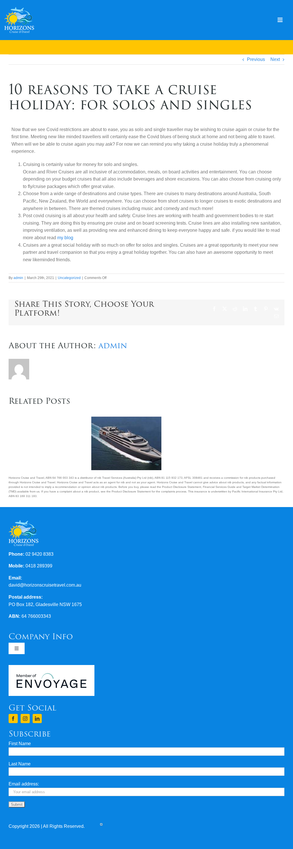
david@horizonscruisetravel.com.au (45, 585)
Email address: (24, 783)
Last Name (20, 763)
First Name (20, 743)
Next (275, 59)
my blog (65, 237)
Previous (256, 59)
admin (18, 278)
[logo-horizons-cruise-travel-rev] (19, 9)
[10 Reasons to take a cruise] (126, 419)
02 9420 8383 (39, 554)
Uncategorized (69, 278)
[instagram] (25, 718)
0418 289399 (38, 565)
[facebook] (13, 718)
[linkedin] (37, 718)
